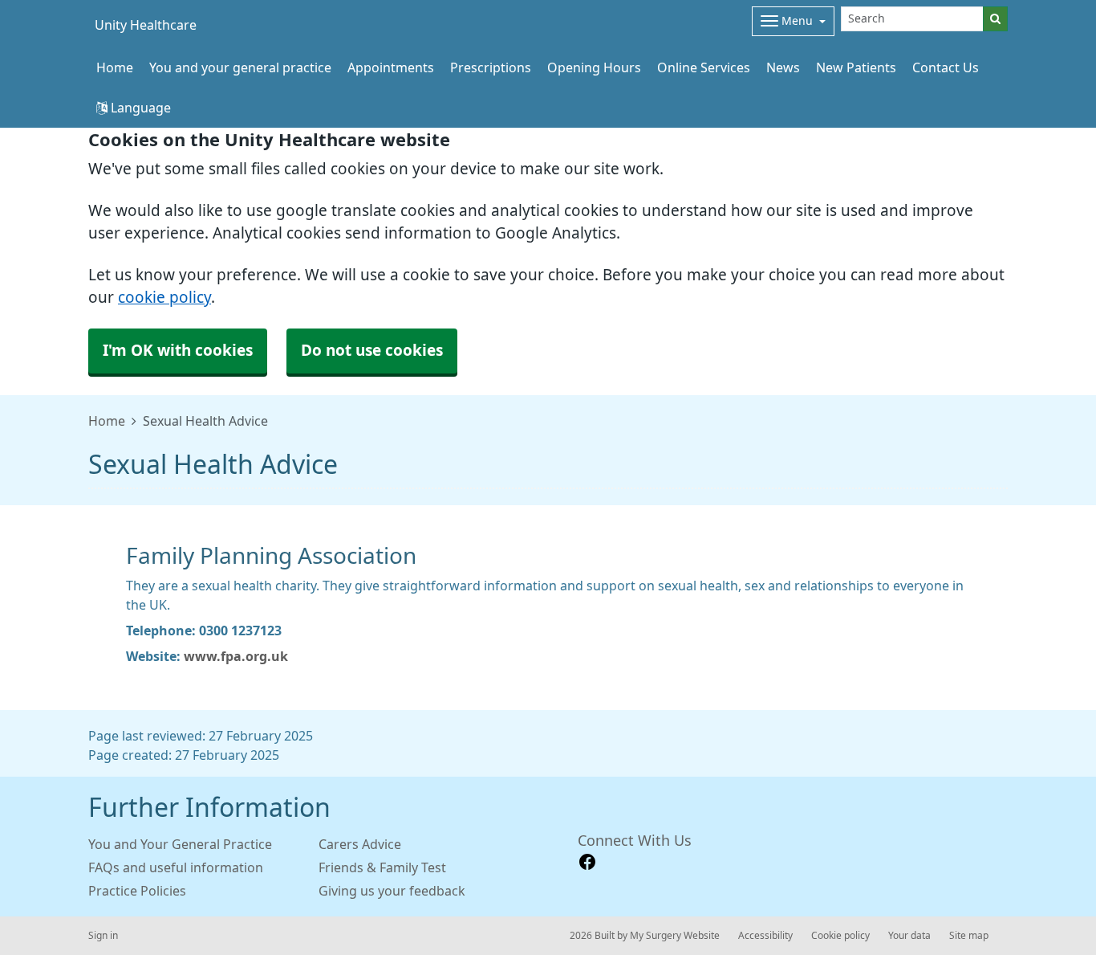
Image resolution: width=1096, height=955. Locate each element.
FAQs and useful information (175, 867)
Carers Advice (360, 844)
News (783, 67)
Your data (909, 936)
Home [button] (114, 67)
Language (139, 107)
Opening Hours (594, 67)
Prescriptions (490, 67)
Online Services (703, 67)
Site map (968, 936)
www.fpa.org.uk (236, 656)
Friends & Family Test (382, 867)
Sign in (103, 936)
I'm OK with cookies (178, 350)
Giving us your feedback (392, 890)
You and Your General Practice (180, 844)
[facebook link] (587, 862)
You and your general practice (240, 67)
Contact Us (945, 67)
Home (106, 420)
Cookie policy (840, 936)
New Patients (856, 67)
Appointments (390, 67)
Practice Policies (137, 890)
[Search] (995, 18)
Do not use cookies (372, 350)
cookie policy (164, 297)
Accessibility (765, 936)
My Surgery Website (675, 936)
